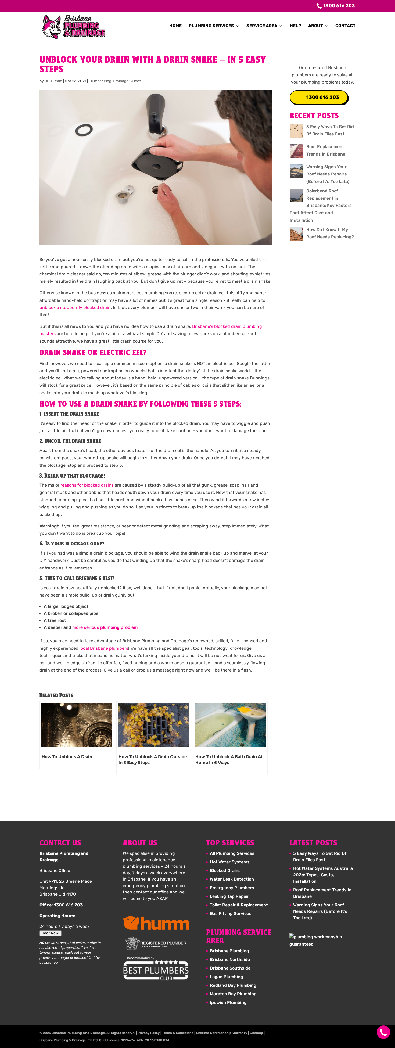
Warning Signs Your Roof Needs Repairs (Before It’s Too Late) (320, 911)
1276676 (128, 1040)
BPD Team (53, 81)
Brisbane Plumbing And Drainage (78, 1033)
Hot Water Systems (230, 861)
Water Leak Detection (232, 879)
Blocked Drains (225, 870)
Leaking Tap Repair (229, 896)
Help (295, 26)
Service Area (261, 26)
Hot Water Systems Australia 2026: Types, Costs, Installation (323, 875)
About (315, 26)
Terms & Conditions (177, 1033)
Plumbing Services (211, 26)
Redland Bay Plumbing (233, 985)
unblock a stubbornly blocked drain (75, 307)
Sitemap (256, 1033)
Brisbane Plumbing (229, 950)
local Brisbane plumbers (104, 648)
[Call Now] (380, 1032)
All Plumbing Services (232, 853)
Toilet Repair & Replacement (239, 904)
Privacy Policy (149, 1033)
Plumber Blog (100, 81)
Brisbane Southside (230, 968)
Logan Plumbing (226, 976)
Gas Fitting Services (231, 913)
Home (175, 26)
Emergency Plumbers (232, 887)
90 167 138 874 (157, 1040)
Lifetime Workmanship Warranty (221, 1033)
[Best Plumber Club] (156, 968)
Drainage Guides (127, 81)
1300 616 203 (322, 97)
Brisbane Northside (230, 959)
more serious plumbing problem (105, 627)
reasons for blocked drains (87, 485)
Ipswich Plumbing (228, 1002)
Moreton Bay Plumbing (233, 993)
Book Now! (50, 933)
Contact (345, 26)
